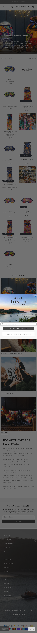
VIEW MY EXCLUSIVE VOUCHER (18, 328)
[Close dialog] (35, 295)
